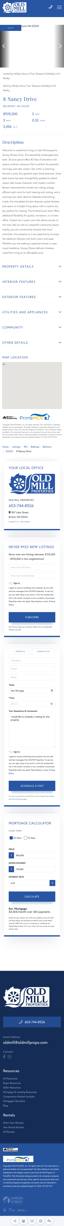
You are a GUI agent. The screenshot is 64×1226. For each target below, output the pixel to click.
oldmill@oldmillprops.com (25, 1042)
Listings (16, 446)
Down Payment (17, 863)
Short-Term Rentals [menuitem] (13, 1122)
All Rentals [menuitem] (9, 1131)
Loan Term (15, 830)
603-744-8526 (21, 505)
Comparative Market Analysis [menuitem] (18, 1096)
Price (11, 849)
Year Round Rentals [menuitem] (13, 1127)
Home (5, 446)
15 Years (31, 837)
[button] (5, 46)
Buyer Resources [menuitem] (12, 1083)
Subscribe (32, 617)
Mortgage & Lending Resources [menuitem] (20, 1092)
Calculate (32, 896)
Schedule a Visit (43, 651)
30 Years (17, 837)
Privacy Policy (49, 796)
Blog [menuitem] (5, 1105)
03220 (9, 451)
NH (25, 446)
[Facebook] (4, 1057)
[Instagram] (9, 1057)
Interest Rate (16, 876)
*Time (11, 698)
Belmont (47, 446)
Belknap (35, 446)
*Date (11, 685)
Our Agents (25, 522)
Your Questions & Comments (23, 711)
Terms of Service (17, 799)
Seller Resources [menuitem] (12, 1087)
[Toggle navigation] (59, 7)
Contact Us (14, 522)
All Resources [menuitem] (10, 1078)
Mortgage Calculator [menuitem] (14, 1101)
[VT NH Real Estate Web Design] (32, 1201)
